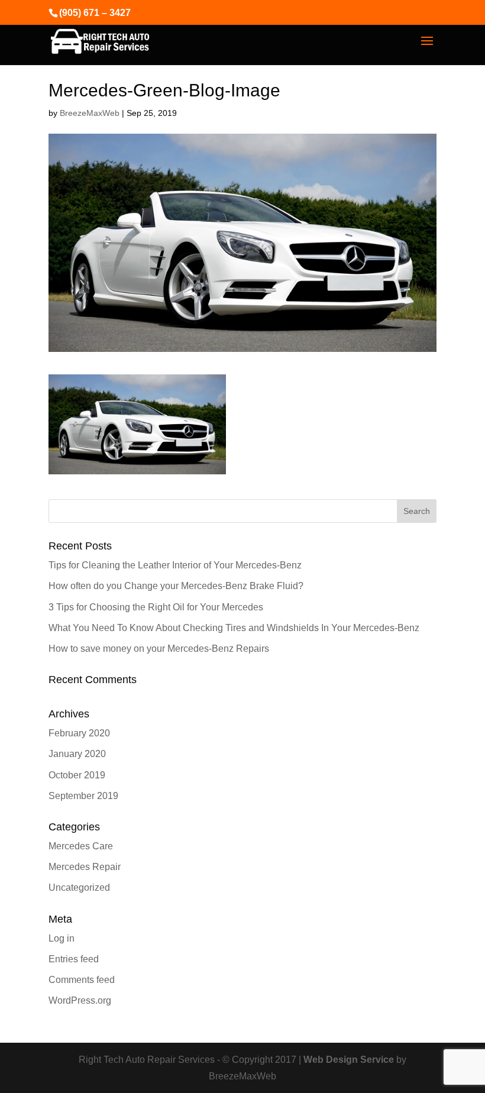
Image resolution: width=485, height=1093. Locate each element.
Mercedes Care (80, 846)
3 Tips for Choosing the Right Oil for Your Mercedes (155, 607)
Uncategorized (79, 887)
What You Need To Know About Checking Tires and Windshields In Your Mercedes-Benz (233, 628)
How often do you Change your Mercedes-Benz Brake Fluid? (175, 586)
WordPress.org (79, 1000)
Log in (61, 938)
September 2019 (83, 796)
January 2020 (77, 754)
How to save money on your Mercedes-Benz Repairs (158, 648)
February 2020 (79, 733)
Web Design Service (348, 1060)
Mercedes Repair (84, 867)
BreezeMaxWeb (89, 113)
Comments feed (81, 980)
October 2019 (76, 775)
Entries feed (73, 959)
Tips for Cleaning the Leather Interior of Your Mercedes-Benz (175, 565)
